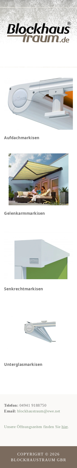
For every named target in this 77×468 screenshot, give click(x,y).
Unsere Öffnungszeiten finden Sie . (36, 427)
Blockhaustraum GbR (38, 32)
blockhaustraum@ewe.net (38, 411)
